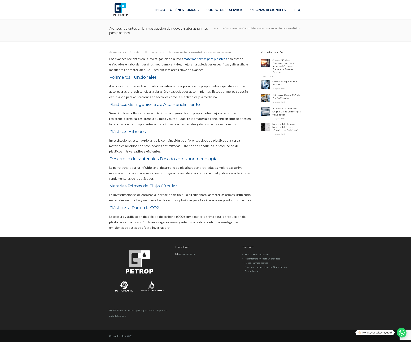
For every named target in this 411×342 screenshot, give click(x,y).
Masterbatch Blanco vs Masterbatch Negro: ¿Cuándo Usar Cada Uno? (285, 127)
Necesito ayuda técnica (256, 262)
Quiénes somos (183, 10)
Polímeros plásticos (223, 52)
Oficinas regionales (268, 10)
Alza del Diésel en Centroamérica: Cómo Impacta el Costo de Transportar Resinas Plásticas (283, 66)
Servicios (237, 10)
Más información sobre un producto (262, 258)
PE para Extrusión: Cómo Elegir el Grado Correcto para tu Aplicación (287, 111)
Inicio (160, 10)
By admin (137, 52)
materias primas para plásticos (205, 59)
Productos (214, 10)
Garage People (116, 336)
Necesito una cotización (257, 254)
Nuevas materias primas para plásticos (188, 52)
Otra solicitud (251, 271)
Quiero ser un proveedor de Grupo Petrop (266, 267)
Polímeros (210, 52)
